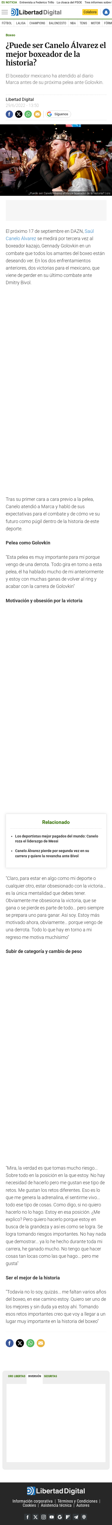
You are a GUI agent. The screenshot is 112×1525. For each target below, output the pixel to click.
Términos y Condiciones (77, 1501)
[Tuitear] (18, 114)
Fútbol (7, 23)
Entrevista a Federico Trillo (37, 2)
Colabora (90, 12)
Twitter (35, 1517)
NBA (73, 23)
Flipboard (68, 1517)
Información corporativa (33, 1501)
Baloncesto (57, 23)
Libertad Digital (56, 1491)
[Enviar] (28, 114)
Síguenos (61, 114)
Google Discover (60, 1517)
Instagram (43, 1517)
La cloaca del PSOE (69, 2)
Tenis (83, 23)
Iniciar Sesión (106, 12)
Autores (82, 1505)
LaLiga (21, 23)
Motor (95, 23)
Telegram (76, 1517)
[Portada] (36, 12)
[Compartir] (9, 114)
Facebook (27, 1517)
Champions (37, 23)
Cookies (29, 1505)
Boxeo (10, 35)
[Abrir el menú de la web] (6, 12)
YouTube (51, 1517)
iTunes (84, 1517)
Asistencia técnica (56, 1505)
